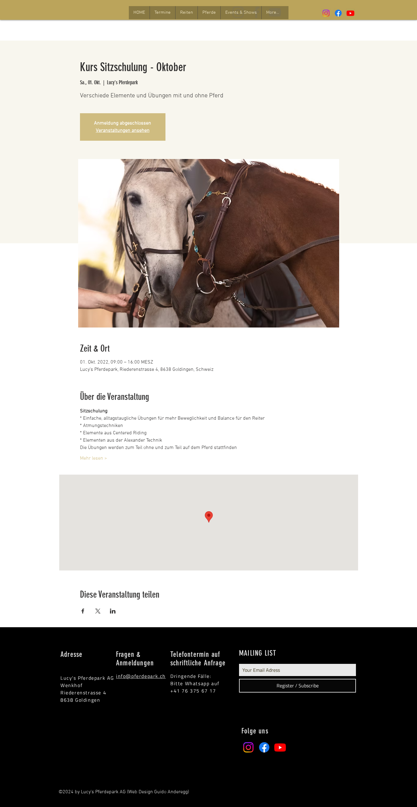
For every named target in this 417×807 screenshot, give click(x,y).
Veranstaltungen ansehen (123, 131)
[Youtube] (350, 13)
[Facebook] (338, 13)
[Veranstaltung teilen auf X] (98, 611)
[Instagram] (326, 13)
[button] (162, 12)
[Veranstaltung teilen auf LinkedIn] (113, 611)
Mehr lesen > (93, 458)
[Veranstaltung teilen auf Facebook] (83, 611)
